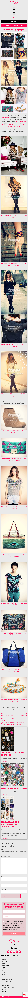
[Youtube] (20, 951)
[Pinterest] (17, 951)
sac (17, 722)
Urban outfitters (21, 121)
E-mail (3, 882)
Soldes (21, 25)
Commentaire (5, 856)
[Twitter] (11, 951)
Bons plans (15, 25)
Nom (2, 876)
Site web (3, 889)
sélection (21, 722)
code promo (5, 722)
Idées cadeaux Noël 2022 (14, 788)
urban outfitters (17, 724)
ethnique (12, 722)
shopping (5, 724)
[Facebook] (8, 951)
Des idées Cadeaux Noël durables (13, 754)
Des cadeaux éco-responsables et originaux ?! (10, 824)
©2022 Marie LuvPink (5, 996)
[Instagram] (14, 951)
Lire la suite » (5, 761)
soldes (10, 724)
